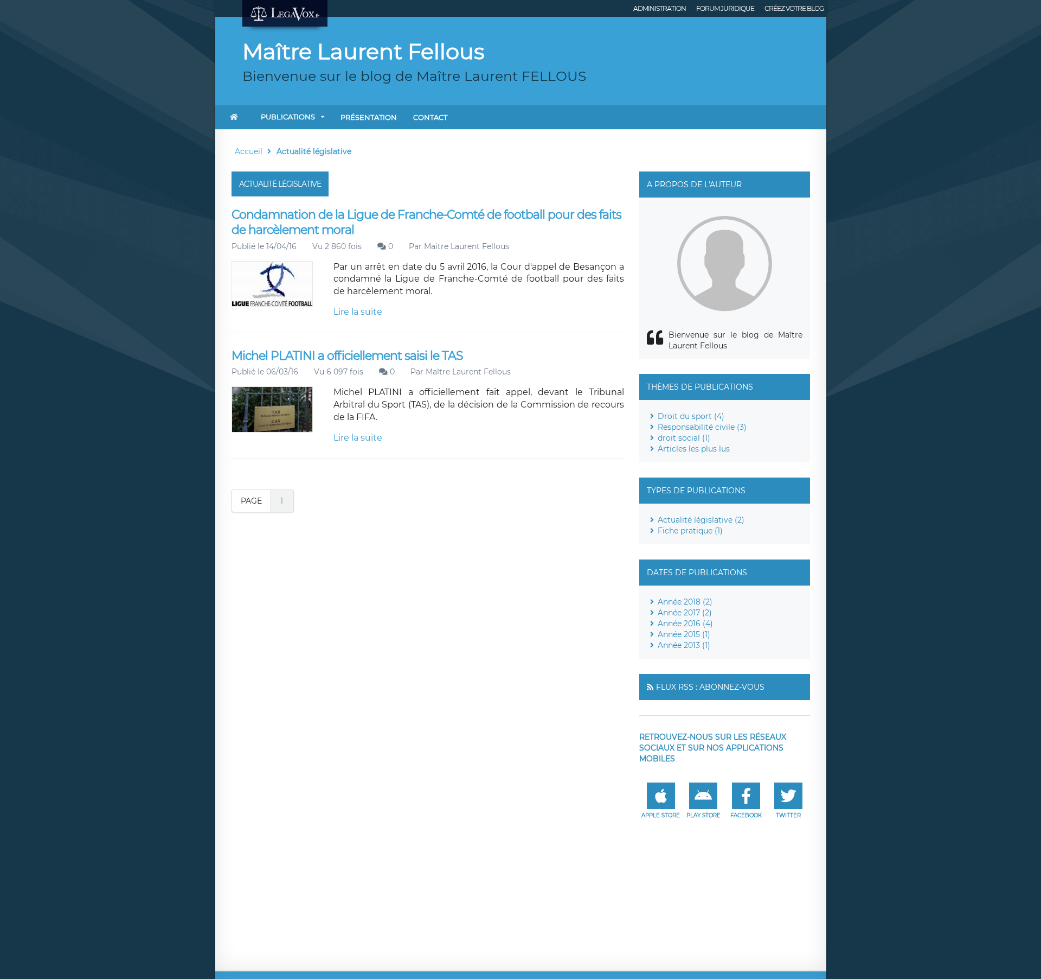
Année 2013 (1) (684, 645)
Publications (288, 116)
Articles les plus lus (694, 449)
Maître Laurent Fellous (466, 246)
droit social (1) (684, 438)
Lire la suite (357, 312)
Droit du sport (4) (691, 416)
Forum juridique (725, 8)
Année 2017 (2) (685, 613)
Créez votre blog (794, 8)
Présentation (368, 117)
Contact (430, 117)
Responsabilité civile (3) (702, 427)
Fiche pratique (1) (690, 531)
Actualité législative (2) (701, 520)
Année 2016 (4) (685, 623)
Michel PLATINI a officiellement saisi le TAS (347, 355)
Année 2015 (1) (684, 634)
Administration (659, 8)
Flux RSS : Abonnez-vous (710, 687)
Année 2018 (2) (685, 602)
